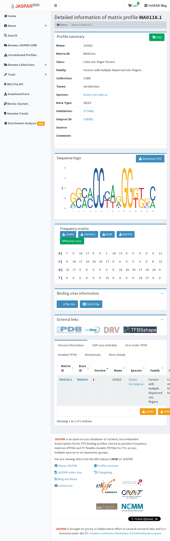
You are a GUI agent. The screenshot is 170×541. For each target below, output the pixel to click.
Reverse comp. (73, 241)
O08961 (88, 119)
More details (117, 355)
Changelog (104, 472)
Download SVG (152, 159)
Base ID (82, 368)
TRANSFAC (89, 234)
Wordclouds (93, 355)
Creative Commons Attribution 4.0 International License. (125, 533)
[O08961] (71, 329)
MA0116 (82, 379)
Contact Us (65, 486)
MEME (108, 234)
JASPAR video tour (69, 472)
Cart (135, 5)
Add (159, 37)
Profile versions (107, 466)
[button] (55, 5)
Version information (71, 345)
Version (100, 370)
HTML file (69, 304)
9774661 (88, 111)
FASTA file (92, 304)
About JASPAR (67, 466)
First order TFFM (136, 345)
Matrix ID (66, 368)
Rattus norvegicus (95, 95)
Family (155, 370)
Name (118, 370)
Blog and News (67, 479)
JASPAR (69, 234)
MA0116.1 (65, 379)
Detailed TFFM (67, 355)
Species (136, 370)
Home (63, 24)
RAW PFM (127, 234)
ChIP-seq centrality (104, 345)
